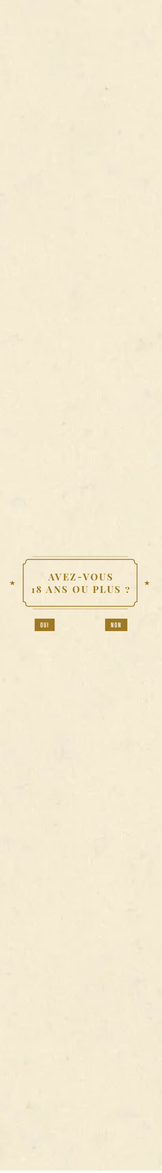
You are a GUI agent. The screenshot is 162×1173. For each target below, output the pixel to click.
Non (116, 624)
